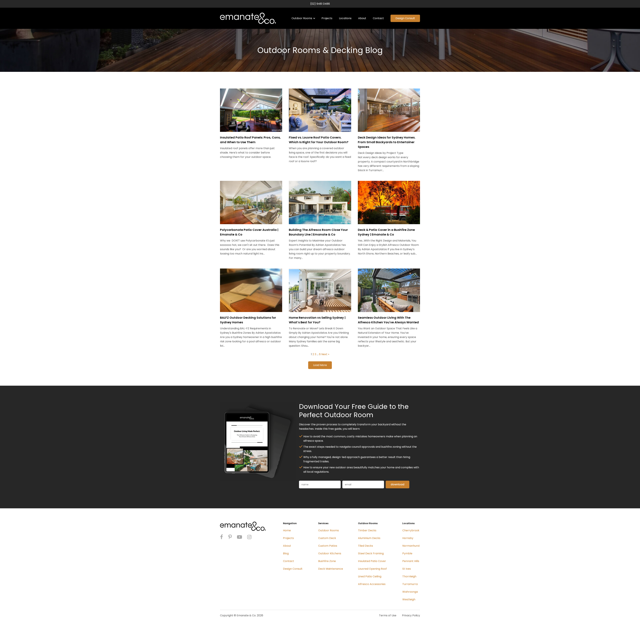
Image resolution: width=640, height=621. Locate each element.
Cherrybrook (410, 530)
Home (287, 530)
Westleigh (408, 599)
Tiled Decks (365, 546)
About (362, 18)
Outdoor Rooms (302, 18)
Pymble (407, 553)
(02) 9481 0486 (320, 4)
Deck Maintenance (330, 569)
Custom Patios (327, 546)
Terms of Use (387, 615)
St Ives (406, 569)
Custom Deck (327, 538)
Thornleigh (409, 576)
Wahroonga (410, 592)
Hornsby (407, 538)
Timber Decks (367, 530)
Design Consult (405, 18)
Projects (327, 18)
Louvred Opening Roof (372, 569)
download (397, 484)
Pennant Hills (410, 561)
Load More (320, 365)
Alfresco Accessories (372, 584)
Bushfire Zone (327, 561)
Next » (325, 354)
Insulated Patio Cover (372, 561)
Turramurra (410, 584)
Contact (378, 18)
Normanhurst (411, 546)
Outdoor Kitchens (329, 553)
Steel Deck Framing (371, 553)
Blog (286, 553)
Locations (345, 18)
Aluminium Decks (369, 538)
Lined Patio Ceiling (369, 576)
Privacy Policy (411, 615)
